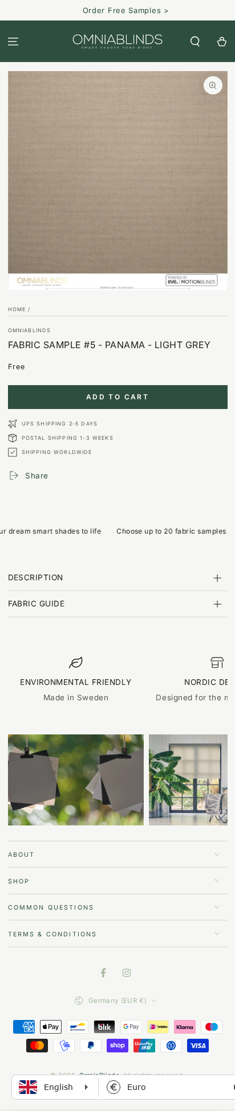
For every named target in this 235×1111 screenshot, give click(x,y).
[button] (194, 41)
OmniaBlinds (29, 330)
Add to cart (117, 397)
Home (17, 309)
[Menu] (13, 41)
